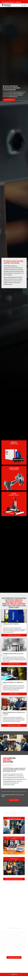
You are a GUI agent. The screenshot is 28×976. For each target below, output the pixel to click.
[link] (14, 974)
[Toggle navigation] (25, 5)
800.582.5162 (18, 2)
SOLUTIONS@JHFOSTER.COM (8, 2)
